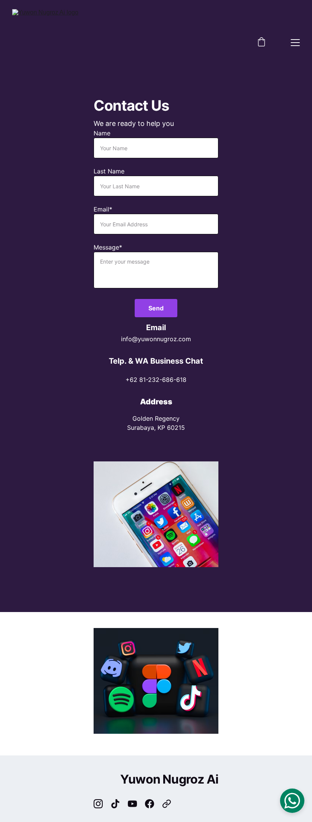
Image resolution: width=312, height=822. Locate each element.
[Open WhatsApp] (292, 801)
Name (102, 133)
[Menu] (295, 42)
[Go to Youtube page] (136, 803)
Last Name (109, 171)
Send (156, 308)
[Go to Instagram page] (102, 803)
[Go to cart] (261, 42)
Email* (103, 209)
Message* (108, 247)
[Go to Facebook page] (153, 803)
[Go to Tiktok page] (119, 803)
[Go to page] (166, 803)
